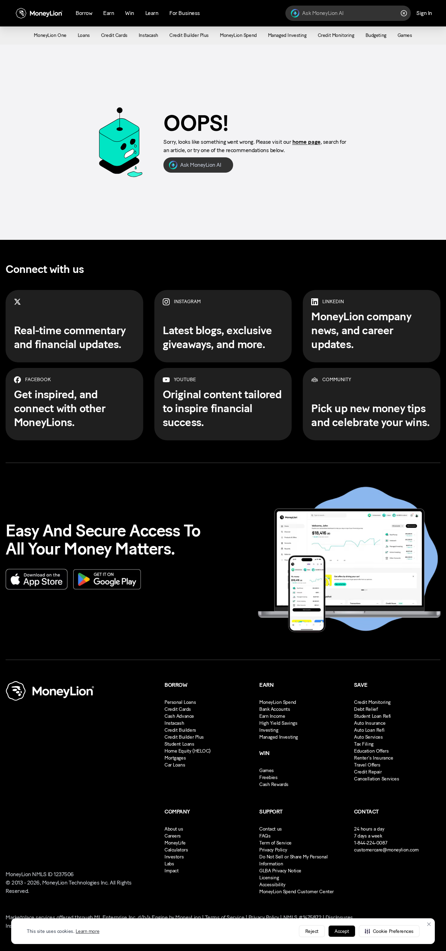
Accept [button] (341, 931)
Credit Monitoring (372, 702)
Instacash (174, 723)
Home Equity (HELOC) (187, 751)
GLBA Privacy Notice (280, 871)
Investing (268, 730)
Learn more (87, 931)
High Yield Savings (278, 723)
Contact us (270, 829)
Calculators (176, 850)
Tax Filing (364, 744)
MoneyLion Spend (277, 702)
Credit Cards (177, 709)
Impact (171, 871)
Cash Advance (179, 716)
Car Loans (174, 765)
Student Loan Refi (372, 716)
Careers (172, 836)
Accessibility (272, 885)
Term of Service (275, 843)
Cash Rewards (274, 784)
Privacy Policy (273, 850)
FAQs (264, 836)
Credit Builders (180, 730)
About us (173, 829)
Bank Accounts (274, 709)
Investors (174, 857)
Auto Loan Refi (369, 730)
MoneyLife (174, 843)
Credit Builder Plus (184, 737)
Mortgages (175, 758)
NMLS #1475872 (302, 917)
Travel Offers (367, 765)
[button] (389, 931)
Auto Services (368, 737)
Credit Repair (368, 772)
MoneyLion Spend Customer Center (296, 892)
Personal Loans (180, 702)
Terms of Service (224, 917)
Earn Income (272, 716)
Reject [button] (311, 931)
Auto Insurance (369, 723)
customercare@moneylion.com (386, 850)
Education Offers (371, 751)
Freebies (268, 777)
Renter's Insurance (373, 758)
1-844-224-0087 (370, 843)
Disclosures (339, 917)
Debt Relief (365, 709)
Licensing (269, 878)
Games (266, 770)
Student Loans (179, 744)
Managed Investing (278, 737)
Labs (169, 864)
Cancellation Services (376, 779)
